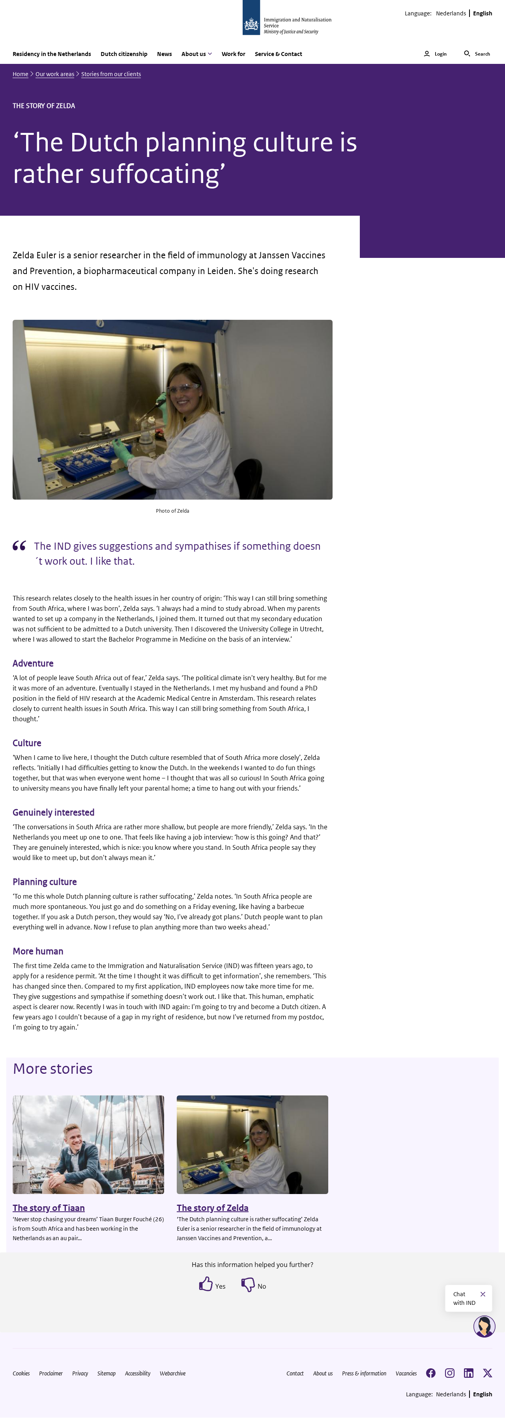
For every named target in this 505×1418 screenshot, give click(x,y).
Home (20, 74)
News (164, 54)
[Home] (252, 22)
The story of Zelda (213, 1208)
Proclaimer (51, 1373)
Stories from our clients (111, 74)
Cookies (21, 1373)
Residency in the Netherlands (52, 54)
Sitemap (106, 1373)
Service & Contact (278, 54)
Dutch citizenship (124, 54)
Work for (233, 54)
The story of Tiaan (49, 1208)
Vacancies (406, 1373)
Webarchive (172, 1373)
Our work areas (55, 74)
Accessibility (137, 1373)
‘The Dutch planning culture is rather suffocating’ (185, 158)
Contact (295, 1373)
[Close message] (483, 1294)
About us (323, 1373)
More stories (53, 1069)
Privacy (80, 1373)
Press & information (364, 1373)
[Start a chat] (484, 1326)
